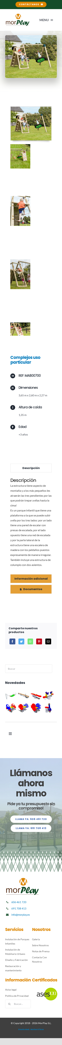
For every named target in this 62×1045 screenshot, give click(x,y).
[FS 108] (48, 708)
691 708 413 (18, 908)
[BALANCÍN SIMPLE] (36, 695)
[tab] (31, 468)
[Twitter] (21, 641)
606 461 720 (18, 902)
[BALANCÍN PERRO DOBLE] (48, 695)
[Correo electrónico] (48, 641)
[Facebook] (12, 641)
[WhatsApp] (30, 641)
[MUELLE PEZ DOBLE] (23, 708)
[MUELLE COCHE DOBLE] (11, 708)
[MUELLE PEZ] (36, 708)
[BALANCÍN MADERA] (23, 695)
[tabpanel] (31, 524)
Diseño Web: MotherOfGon (31, 1029)
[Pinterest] (39, 641)
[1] (31, 108)
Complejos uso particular (25, 359)
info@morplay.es (20, 914)
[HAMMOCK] (11, 695)
